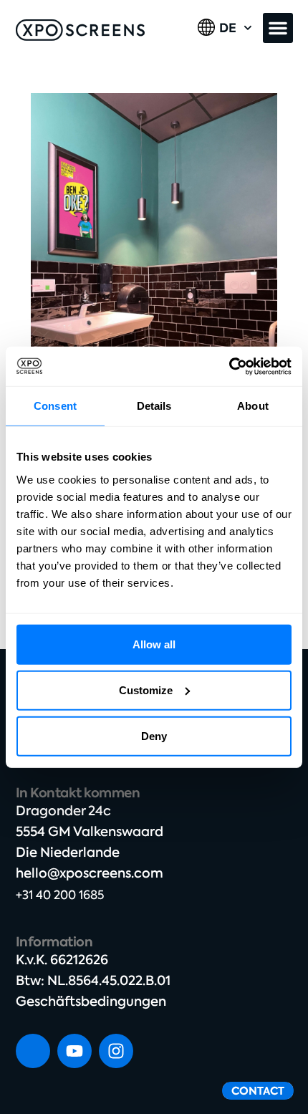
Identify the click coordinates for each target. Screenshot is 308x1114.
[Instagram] (116, 1051)
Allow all (154, 644)
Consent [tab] (55, 406)
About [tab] (253, 406)
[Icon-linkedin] (33, 1051)
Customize (146, 689)
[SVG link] (80, 30)
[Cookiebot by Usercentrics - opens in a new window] (229, 366)
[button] (278, 28)
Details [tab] (154, 406)
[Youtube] (74, 1051)
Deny (154, 735)
